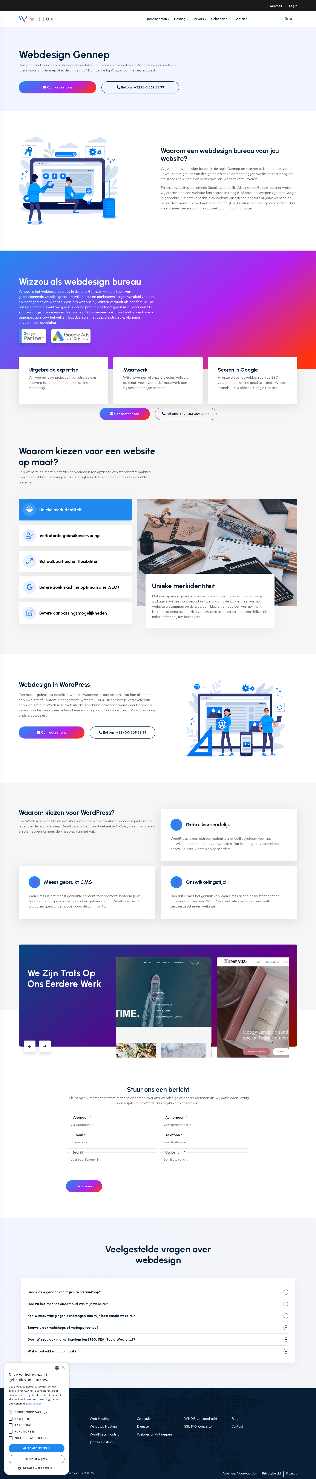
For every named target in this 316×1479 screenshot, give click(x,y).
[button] (29, 1046)
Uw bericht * (175, 1152)
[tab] (75, 509)
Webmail (276, 6)
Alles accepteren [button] (36, 1448)
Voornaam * (82, 1117)
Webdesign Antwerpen (154, 1434)
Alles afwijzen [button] (36, 1459)
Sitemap (291, 1473)
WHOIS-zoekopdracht (200, 1419)
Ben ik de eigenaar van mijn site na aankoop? (64, 1292)
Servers (198, 19)
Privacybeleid (271, 1473)
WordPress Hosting (105, 1434)
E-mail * (78, 1135)
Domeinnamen (156, 19)
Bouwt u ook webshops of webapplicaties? (63, 1328)
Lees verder (33, 1403)
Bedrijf (77, 1152)
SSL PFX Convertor (198, 1426)
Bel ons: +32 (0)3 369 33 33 (142, 87)
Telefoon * (173, 1135)
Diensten (143, 1426)
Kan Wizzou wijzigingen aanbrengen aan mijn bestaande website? (81, 1316)
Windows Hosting (103, 1426)
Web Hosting (100, 1419)
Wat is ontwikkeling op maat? (52, 1351)
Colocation (219, 19)
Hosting (179, 19)
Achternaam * (176, 1117)
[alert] (36, 1419)
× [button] (62, 1367)
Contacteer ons (59, 87)
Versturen (84, 1186)
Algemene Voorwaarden (239, 1473)
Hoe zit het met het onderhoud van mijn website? (68, 1304)
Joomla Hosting (101, 1442)
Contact (241, 19)
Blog (235, 1419)
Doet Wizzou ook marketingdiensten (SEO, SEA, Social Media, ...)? (81, 1339)
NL (291, 19)
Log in (293, 6)
